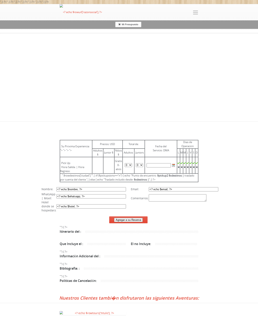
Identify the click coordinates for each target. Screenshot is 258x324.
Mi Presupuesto (130, 24)
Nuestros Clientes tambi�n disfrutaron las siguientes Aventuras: (129, 298)
